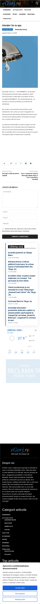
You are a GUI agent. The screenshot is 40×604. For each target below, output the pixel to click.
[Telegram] (26, 163)
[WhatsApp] (16, 163)
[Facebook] (21, 163)
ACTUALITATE (7, 29)
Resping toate (20, 599)
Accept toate (20, 588)
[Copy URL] (11, 163)
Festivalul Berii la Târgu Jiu (20, 301)
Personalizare (20, 594)
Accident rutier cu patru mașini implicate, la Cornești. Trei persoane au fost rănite (21, 278)
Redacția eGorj (21, 29)
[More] (30, 163)
